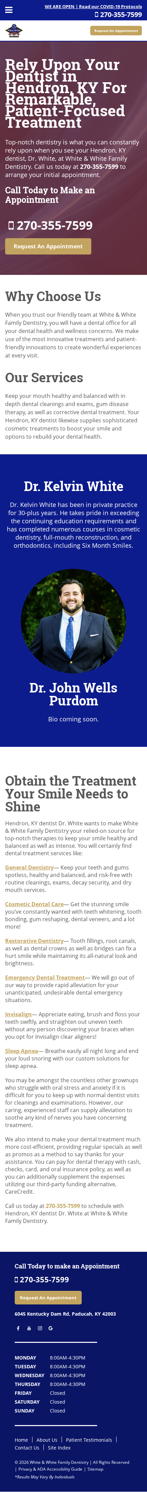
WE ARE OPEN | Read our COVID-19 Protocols (93, 6)
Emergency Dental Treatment (45, 977)
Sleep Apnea (21, 1051)
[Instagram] (38, 1328)
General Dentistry (29, 867)
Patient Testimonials (89, 1440)
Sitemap (95, 1469)
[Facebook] (17, 1328)
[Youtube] (27, 1328)
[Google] (49, 1328)
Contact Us (27, 1447)
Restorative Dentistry (34, 941)
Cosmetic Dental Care (34, 904)
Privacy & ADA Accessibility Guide (50, 1469)
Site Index (59, 1447)
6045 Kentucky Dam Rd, (65, 1314)
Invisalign (18, 1014)
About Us (47, 1440)
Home (21, 1440)
